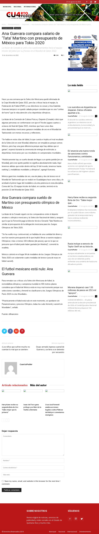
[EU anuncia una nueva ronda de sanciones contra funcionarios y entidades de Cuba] (82, 140)
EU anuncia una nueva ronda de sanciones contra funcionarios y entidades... (81, 154)
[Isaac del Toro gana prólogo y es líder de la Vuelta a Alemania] (32, 395)
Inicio (4, 24)
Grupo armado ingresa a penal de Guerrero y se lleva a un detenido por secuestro (50, 349)
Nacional (17, 7)
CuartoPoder (26, 364)
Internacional (30, 7)
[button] (94, 7)
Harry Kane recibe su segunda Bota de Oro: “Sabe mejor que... (82, 200)
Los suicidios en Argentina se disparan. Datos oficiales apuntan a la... (82, 110)
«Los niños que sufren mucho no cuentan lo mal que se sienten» (16, 348)
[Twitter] (95, 2)
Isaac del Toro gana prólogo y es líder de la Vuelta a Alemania (32, 407)
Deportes (25, 24)
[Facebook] (87, 2)
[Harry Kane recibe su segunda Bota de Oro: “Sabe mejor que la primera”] (11, 395)
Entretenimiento (45, 7)
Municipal (7, 7)
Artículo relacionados (15, 385)
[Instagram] (91, 2)
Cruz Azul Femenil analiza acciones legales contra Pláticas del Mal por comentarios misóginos (54, 410)
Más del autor (38, 385)
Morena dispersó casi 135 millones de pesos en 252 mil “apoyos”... (82, 290)
